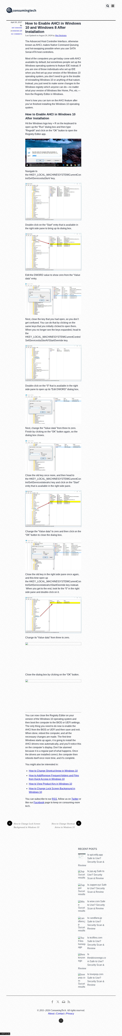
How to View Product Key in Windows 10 (50, 784)
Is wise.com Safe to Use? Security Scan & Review (96, 905)
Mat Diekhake (17, 28)
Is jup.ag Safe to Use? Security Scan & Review (95, 875)
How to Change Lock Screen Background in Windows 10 (24, 825)
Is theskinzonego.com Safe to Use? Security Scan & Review (92, 961)
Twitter (74, 799)
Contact (60, 1013)
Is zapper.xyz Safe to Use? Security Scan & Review (97, 888)
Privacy (70, 1013)
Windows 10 (17, 31)
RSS (54, 799)
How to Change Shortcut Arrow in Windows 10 (53, 771)
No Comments (16, 34)
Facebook (39, 802)
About (51, 1013)
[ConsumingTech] (21, 11)
